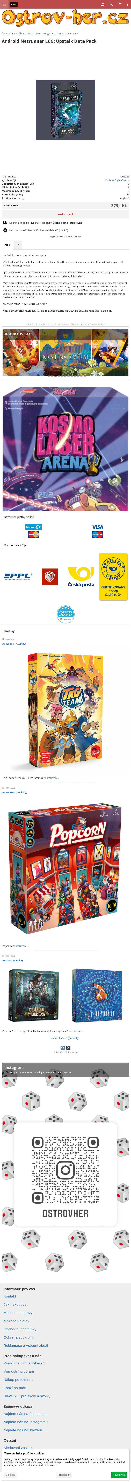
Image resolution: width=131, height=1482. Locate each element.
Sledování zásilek (18, 1448)
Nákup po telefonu (18, 1380)
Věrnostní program (19, 1371)
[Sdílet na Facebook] (63, 1048)
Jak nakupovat (15, 1304)
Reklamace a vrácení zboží (26, 1345)
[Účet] (103, 4)
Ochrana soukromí (19, 1337)
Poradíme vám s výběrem (25, 1363)
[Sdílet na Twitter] (68, 1048)
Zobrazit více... (51, 778)
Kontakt (10, 1296)
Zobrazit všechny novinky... (65, 1038)
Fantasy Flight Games (117, 180)
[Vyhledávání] (111, 4)
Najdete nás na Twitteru (23, 1430)
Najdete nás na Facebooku (26, 1414)
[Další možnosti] (127, 4)
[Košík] (120, 4)
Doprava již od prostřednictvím (45, 222)
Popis (7, 244)
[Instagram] (65, 1170)
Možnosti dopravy (18, 1313)
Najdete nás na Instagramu (26, 1422)
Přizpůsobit (64, 1474)
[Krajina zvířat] (65, 354)
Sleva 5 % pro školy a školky (27, 1396)
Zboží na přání (15, 1388)
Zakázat (10, 1474)
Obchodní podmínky (20, 1329)
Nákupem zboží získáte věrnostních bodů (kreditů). (39, 230)
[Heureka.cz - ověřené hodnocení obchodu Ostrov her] (66, 622)
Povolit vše (119, 1474)
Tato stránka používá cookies (24, 1453)
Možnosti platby (16, 1321)
